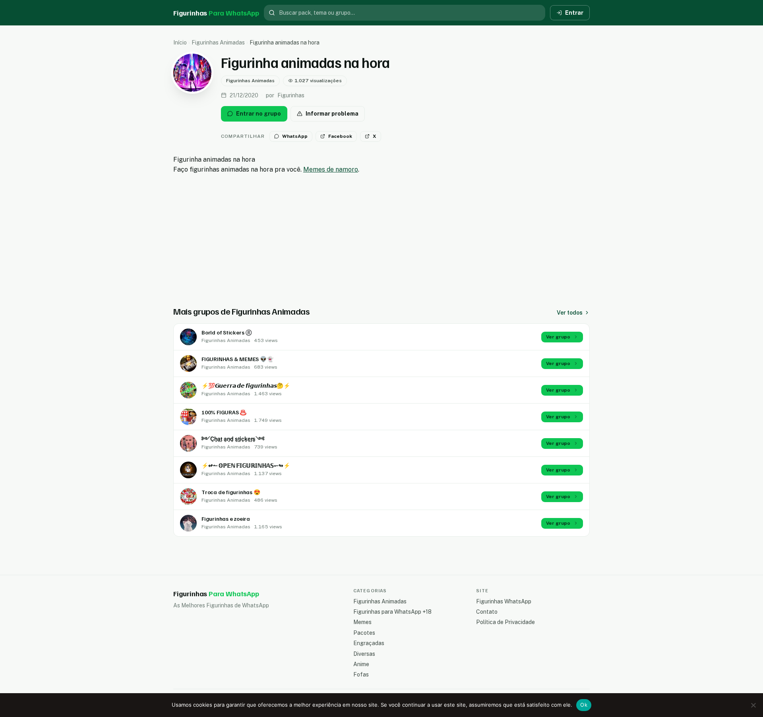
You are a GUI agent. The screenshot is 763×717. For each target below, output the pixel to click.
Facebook (340, 136)
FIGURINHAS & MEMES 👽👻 (237, 359)
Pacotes (364, 633)
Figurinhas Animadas (218, 42)
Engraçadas (368, 643)
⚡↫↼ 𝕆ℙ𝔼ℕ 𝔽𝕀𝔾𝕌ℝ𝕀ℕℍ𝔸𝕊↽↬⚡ (245, 465)
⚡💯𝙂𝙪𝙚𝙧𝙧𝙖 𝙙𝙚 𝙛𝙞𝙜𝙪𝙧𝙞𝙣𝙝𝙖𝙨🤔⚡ (245, 385)
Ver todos (570, 312)
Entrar (574, 13)
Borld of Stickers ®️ (226, 332)
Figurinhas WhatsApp (503, 601)
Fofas (361, 674)
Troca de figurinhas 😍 (230, 492)
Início (180, 42)
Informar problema (332, 113)
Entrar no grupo (258, 113)
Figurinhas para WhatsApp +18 (392, 612)
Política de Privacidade (505, 622)
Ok (583, 705)
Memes (362, 622)
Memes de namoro (330, 169)
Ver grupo (558, 337)
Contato (487, 612)
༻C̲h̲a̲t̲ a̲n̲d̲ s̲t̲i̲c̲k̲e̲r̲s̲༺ (232, 438)
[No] (753, 705)
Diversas (364, 654)
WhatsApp (295, 136)
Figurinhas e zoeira (225, 518)
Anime (361, 664)
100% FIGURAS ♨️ (223, 412)
